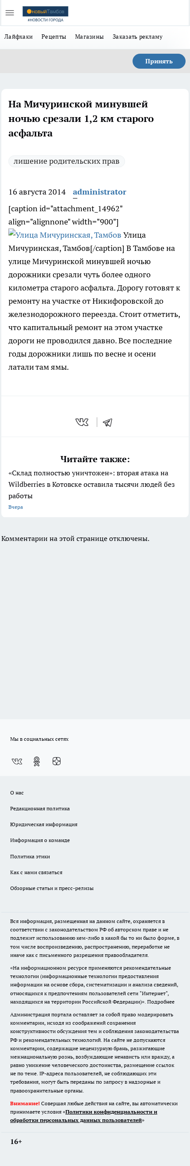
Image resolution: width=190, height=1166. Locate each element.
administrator (99, 192)
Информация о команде (40, 840)
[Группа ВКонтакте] (16, 761)
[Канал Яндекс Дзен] (56, 761)
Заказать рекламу (138, 36)
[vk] (83, 422)
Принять (159, 61)
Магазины (89, 36)
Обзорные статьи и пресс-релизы (52, 888)
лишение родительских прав (67, 161)
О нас (17, 792)
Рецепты (54, 36)
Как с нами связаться (36, 872)
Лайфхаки (18, 36)
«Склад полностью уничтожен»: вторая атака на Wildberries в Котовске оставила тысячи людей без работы (91, 489)
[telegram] (110, 422)
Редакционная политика (40, 808)
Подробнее (161, 1001)
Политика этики (30, 856)
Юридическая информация (43, 824)
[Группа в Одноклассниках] (36, 761)
